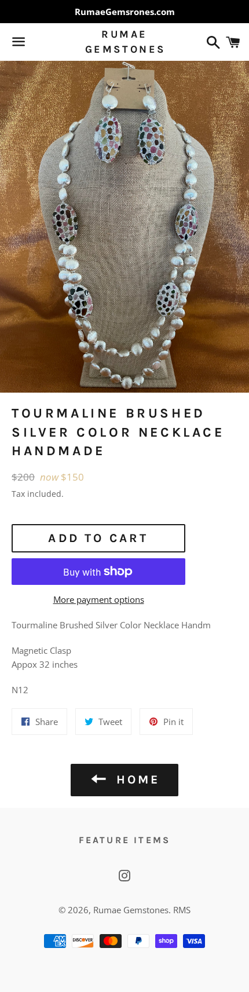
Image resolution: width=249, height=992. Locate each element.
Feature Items (125, 839)
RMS (182, 910)
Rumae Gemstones (124, 41)
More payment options (98, 599)
